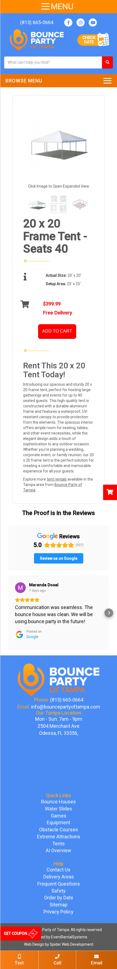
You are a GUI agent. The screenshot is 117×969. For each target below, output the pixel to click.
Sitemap (58, 904)
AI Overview (58, 850)
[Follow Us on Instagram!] (80, 22)
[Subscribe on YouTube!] (93, 22)
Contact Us (58, 870)
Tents (58, 843)
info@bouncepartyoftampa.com (65, 707)
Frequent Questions (58, 884)
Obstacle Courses (58, 829)
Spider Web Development (71, 944)
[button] (8, 613)
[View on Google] (20, 587)
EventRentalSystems (69, 937)
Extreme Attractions (58, 836)
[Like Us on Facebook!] (68, 22)
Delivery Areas (58, 877)
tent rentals (57, 479)
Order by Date (58, 897)
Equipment (58, 822)
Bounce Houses (58, 801)
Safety (58, 891)
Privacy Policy (58, 912)
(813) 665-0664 (36, 22)
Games (58, 816)
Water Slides (58, 809)
